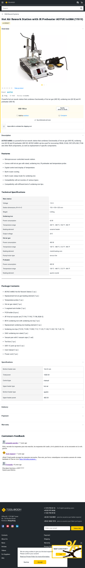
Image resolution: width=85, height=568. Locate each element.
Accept (40, 562)
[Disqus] (42, 465)
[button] (41, 84)
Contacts (4, 535)
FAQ (3, 558)
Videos (4, 550)
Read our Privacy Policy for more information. (35, 556)
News (3, 543)
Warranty (5, 425)
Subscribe (77, 528)
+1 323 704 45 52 (49, 513)
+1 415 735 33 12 (49, 508)
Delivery (5, 407)
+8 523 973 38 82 (49, 510)
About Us (5, 539)
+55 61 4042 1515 (50, 521)
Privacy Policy (48, 546)
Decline (26, 562)
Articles (4, 546)
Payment (5, 416)
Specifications (7, 362)
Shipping (47, 539)
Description (6, 135)
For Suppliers (6, 554)
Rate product (19, 88)
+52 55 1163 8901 (50, 517)
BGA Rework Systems (12, 14)
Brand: (4, 92)
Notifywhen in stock (62, 108)
